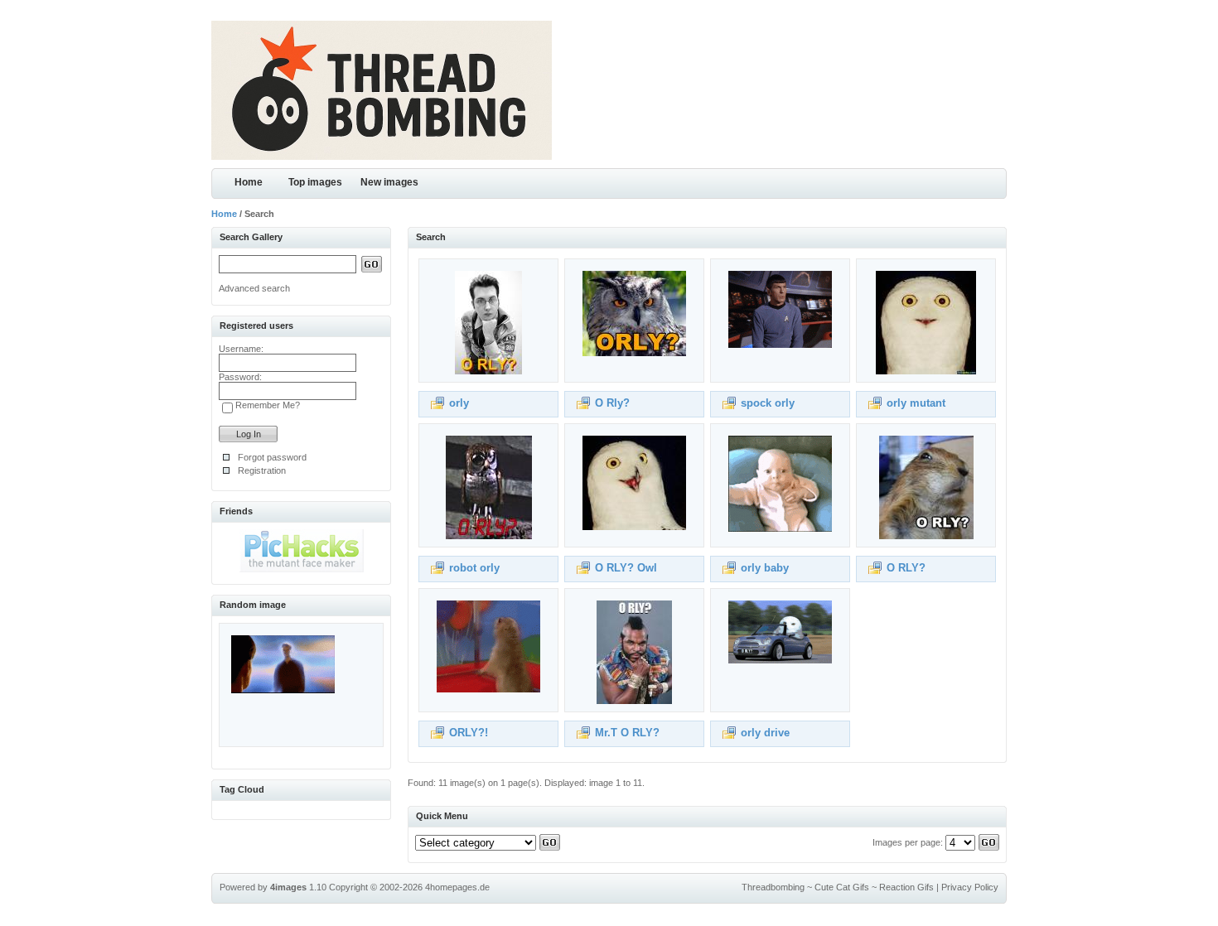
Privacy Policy (969, 887)
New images (389, 182)
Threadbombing (773, 887)
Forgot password (272, 457)
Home (248, 182)
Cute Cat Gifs (841, 887)
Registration (262, 470)
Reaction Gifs (906, 887)
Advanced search (254, 288)
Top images (315, 182)
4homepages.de (457, 887)
